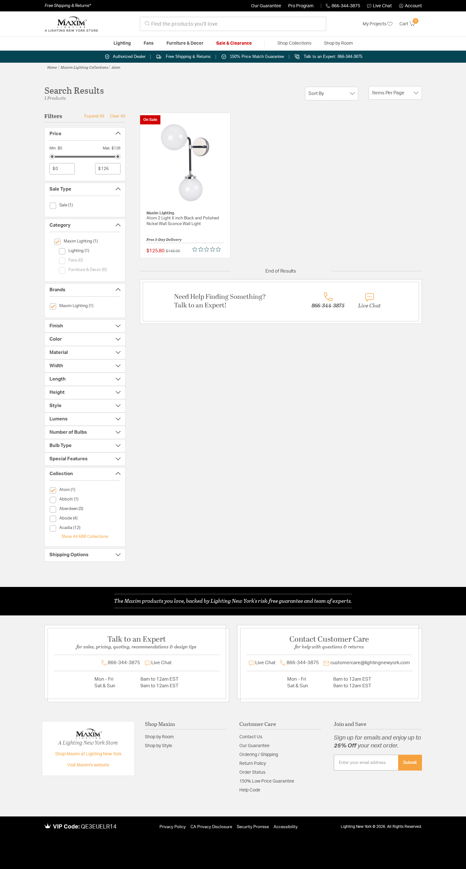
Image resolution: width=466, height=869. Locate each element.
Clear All (117, 116)
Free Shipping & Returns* (68, 5)
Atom (116, 67)
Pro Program (301, 6)
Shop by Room (159, 737)
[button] (410, 6)
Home (52, 67)
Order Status (252, 772)
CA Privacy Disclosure (211, 827)
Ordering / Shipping (258, 755)
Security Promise (253, 827)
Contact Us (250, 737)
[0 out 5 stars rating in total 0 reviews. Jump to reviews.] (208, 249)
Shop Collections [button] (294, 43)
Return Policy (252, 763)
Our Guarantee (266, 6)
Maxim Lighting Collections (84, 67)
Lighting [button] (122, 43)
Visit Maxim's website (88, 765)
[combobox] (233, 24)
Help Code (249, 790)
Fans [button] (149, 43)
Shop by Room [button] (338, 43)
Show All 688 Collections (84, 536)
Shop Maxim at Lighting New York (88, 754)
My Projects (375, 24)
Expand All (94, 116)
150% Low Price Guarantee (266, 781)
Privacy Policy (172, 827)
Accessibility (286, 827)
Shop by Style (158, 746)
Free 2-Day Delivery (164, 239)
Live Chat (382, 6)
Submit (410, 762)
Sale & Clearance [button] (234, 43)
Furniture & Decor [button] (185, 43)
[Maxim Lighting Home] (71, 24)
